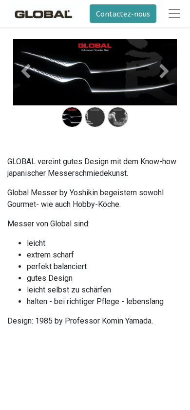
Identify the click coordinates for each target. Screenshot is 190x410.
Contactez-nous (123, 13)
